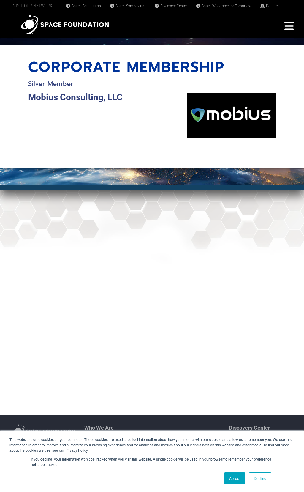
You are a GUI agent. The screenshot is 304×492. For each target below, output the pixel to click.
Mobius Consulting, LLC (75, 97)
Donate (271, 6)
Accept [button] (234, 478)
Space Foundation (86, 6)
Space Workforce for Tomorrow (226, 6)
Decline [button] (260, 478)
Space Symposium (130, 6)
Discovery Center (173, 6)
